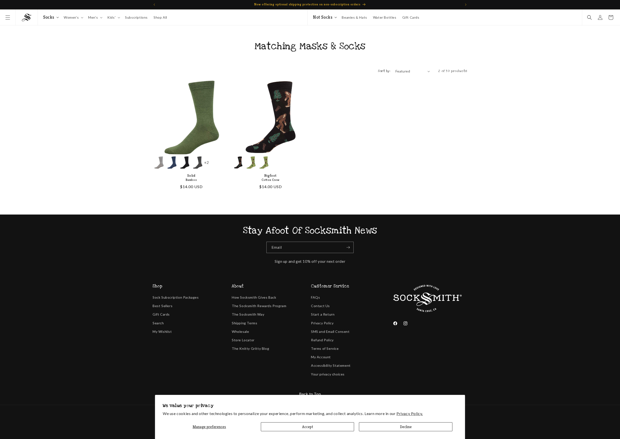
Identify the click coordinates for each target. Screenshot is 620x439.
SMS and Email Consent (330, 331)
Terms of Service (325, 348)
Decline (406, 426)
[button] (7, 17)
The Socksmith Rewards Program (259, 306)
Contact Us (320, 306)
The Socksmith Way (248, 314)
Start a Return (322, 314)
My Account (321, 357)
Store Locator (243, 340)
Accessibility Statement (331, 365)
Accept (307, 426)
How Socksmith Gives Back (254, 297)
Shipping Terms (244, 323)
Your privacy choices (328, 374)
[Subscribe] (348, 247)
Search (158, 323)
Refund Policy (322, 340)
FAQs (315, 297)
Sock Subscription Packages (176, 297)
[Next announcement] (465, 4)
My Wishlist (162, 331)
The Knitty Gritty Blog (250, 348)
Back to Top (310, 393)
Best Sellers (162, 306)
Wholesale (240, 331)
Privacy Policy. (409, 413)
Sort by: (384, 71)
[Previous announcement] (154, 4)
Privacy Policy (322, 323)
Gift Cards (161, 314)
